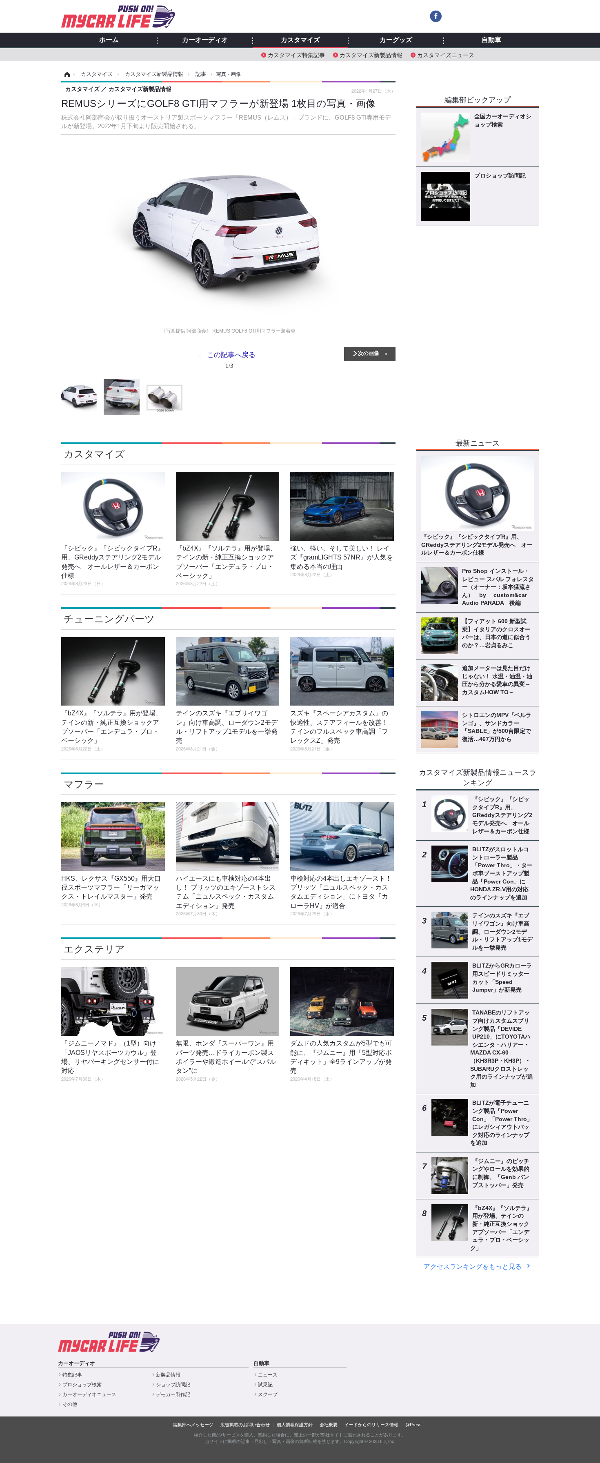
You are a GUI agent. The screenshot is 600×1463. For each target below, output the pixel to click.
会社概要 (329, 1424)
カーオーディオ (205, 40)
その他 (69, 1404)
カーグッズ (396, 40)
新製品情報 (168, 1375)
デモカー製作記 (173, 1394)
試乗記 (265, 1385)
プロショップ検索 (82, 1385)
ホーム (109, 40)
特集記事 (72, 1375)
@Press (413, 1424)
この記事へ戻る (231, 359)
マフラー (84, 784)
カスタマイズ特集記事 (296, 54)
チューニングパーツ (109, 618)
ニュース (268, 1375)
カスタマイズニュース (445, 54)
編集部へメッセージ (193, 1424)
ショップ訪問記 (173, 1385)
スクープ (268, 1394)
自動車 (491, 40)
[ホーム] (66, 74)
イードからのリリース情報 (371, 1424)
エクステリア (94, 949)
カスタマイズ (300, 40)
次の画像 (368, 352)
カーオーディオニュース (89, 1394)
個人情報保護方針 (295, 1424)
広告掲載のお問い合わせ (245, 1424)
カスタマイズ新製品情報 (371, 54)
